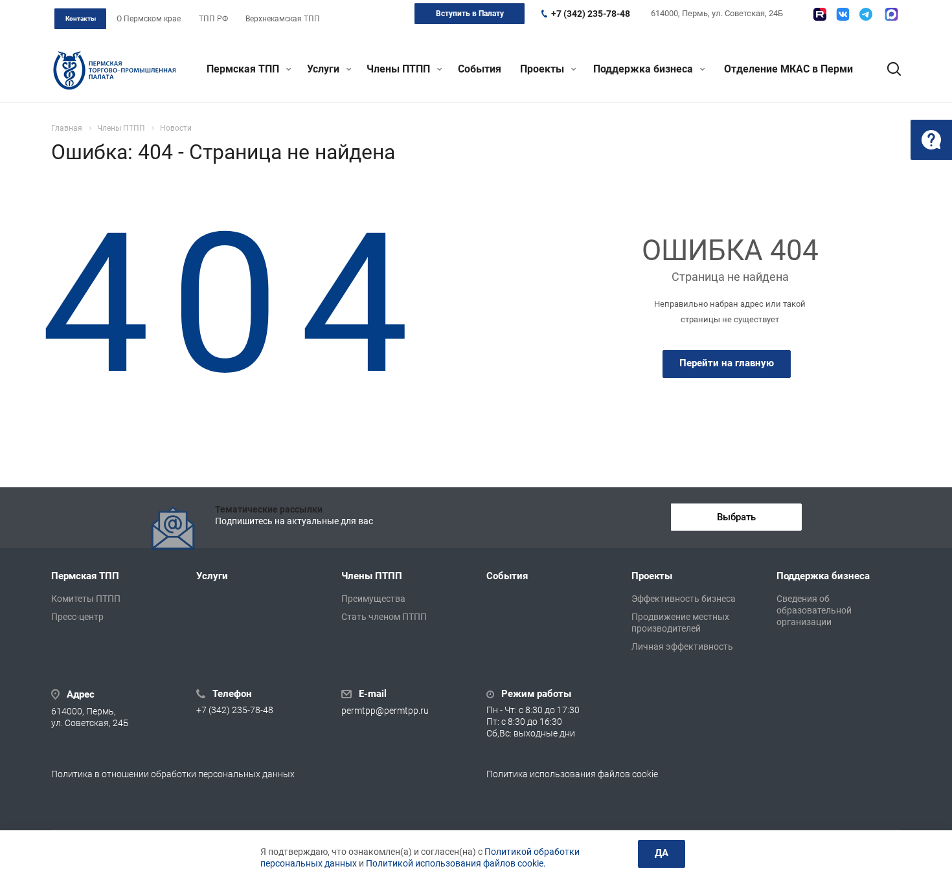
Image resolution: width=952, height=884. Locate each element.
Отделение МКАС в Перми (788, 69)
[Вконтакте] (843, 14)
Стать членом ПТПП (384, 617)
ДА (661, 853)
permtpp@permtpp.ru (385, 710)
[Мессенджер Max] (891, 14)
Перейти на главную (726, 363)
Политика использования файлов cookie (572, 774)
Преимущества (373, 598)
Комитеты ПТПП (85, 598)
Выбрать (736, 517)
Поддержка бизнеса (644, 69)
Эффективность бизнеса (683, 598)
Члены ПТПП (400, 69)
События (479, 69)
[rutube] (819, 14)
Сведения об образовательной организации (814, 610)
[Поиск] (888, 69)
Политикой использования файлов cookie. (456, 863)
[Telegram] (865, 14)
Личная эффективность (682, 646)
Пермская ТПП (244, 69)
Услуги (324, 69)
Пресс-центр (77, 617)
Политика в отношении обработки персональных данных (173, 774)
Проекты (543, 69)
